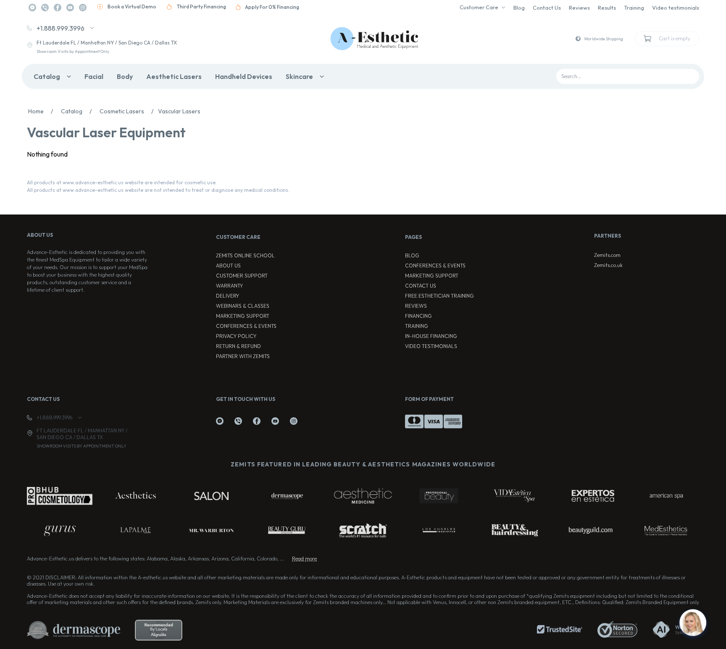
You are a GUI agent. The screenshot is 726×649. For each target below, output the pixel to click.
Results (607, 7)
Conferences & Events (246, 326)
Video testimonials (675, 7)
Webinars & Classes (242, 306)
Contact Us (547, 7)
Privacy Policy (236, 336)
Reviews (579, 7)
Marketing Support (242, 316)
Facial (93, 76)
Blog (519, 7)
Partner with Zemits (243, 356)
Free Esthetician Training (439, 296)
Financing (418, 316)
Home (40, 111)
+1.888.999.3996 (60, 28)
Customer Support (242, 275)
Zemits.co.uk (608, 265)
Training (634, 7)
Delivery (227, 296)
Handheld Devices (243, 76)
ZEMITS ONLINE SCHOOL (245, 255)
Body (125, 76)
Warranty (229, 286)
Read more (304, 558)
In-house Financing (431, 336)
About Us (228, 265)
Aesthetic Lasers (174, 76)
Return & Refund (238, 346)
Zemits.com (607, 255)
